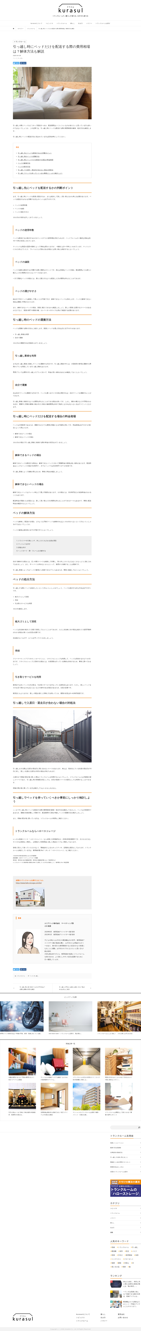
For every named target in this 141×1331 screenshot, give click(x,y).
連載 (111, 1232)
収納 (113, 1247)
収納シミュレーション (117, 1143)
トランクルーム (62, 23)
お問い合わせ (123, 1317)
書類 (119, 1263)
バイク (134, 1251)
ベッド (15, 58)
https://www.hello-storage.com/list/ (29, 883)
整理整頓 (129, 1255)
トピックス (49, 23)
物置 (113, 1263)
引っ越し (20, 58)
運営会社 (121, 1314)
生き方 (80, 23)
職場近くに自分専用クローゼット (120, 1162)
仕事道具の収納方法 (116, 1152)
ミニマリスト (116, 1259)
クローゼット (128, 1259)
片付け (120, 1255)
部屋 (113, 1255)
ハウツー (89, 23)
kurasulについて (36, 23)
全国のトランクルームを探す (119, 1172)
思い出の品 (115, 1267)
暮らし (72, 23)
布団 (136, 1255)
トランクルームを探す (103, 23)
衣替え (126, 1263)
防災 (127, 1251)
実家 (124, 1267)
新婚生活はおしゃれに (117, 1167)
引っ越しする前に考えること (119, 1157)
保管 (121, 1251)
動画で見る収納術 (115, 1148)
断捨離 (114, 1251)
